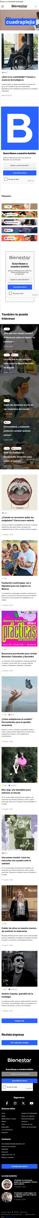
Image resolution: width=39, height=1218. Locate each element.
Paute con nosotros (27, 1116)
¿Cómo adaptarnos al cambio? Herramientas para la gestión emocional (17, 722)
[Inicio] (19, 6)
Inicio (3, 1113)
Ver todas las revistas (19, 1043)
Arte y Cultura (11, 214)
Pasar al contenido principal (11, 2)
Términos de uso (26, 1124)
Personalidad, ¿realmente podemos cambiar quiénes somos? (17, 430)
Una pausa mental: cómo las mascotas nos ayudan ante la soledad (16, 860)
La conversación (7, 1130)
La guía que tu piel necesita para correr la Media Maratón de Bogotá (18, 363)
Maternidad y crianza (9, 1119)
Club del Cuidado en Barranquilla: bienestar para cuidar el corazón (18, 456)
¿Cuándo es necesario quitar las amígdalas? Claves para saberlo (25, 1182)
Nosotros (5, 1132)
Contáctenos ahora (19, 1166)
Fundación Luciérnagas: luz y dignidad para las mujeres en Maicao (16, 586)
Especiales (10, 238)
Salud (3, 1116)
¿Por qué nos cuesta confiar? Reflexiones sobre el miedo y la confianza (19, 337)
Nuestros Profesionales (29, 1113)
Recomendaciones (12, 222)
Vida (8, 206)
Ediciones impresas (27, 1119)
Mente (9, 230)
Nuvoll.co (10, 1217)
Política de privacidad (28, 1127)
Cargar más (19, 1021)
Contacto (24, 1121)
